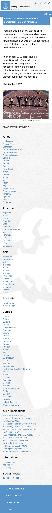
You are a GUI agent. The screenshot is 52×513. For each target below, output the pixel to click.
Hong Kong (8, 259)
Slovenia (6, 385)
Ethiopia (6, 158)
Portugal (6, 377)
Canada (6, 221)
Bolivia (5, 215)
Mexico (6, 232)
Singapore (7, 281)
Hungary (6, 347)
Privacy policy (13, 495)
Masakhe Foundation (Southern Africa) (19, 424)
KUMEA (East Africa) (11, 421)
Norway (6, 371)
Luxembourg (8, 358)
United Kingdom (10, 402)
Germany (7, 341)
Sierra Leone (8, 188)
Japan (5, 267)
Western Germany (11, 405)
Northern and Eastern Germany (17, 369)
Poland (6, 374)
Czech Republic (10, 327)
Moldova (6, 363)
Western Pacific (10, 306)
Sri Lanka (7, 287)
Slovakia (6, 383)
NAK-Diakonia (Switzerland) (15, 437)
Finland (6, 335)
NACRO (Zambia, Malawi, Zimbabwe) (19, 435)
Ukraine (6, 399)
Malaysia (7, 270)
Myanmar (7, 273)
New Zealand (8, 303)
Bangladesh (8, 256)
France (6, 338)
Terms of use (13, 502)
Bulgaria (6, 322)
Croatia (6, 324)
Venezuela (7, 246)
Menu (46, 14)
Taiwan (6, 289)
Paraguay (7, 235)
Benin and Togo (9, 141)
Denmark (7, 330)
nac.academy (9, 462)
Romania (7, 380)
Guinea (6, 166)
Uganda (6, 196)
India (5, 262)
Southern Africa (10, 191)
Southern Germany (11, 388)
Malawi (6, 177)
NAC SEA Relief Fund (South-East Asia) (20, 429)
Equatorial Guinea (11, 155)
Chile (5, 224)
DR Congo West (10, 152)
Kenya (5, 171)
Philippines (7, 276)
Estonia (6, 333)
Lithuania (7, 355)
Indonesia (7, 265)
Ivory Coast (8, 169)
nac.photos (8, 465)
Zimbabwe (7, 202)
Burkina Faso (8, 144)
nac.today (7, 467)
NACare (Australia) (11, 432)
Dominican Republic (12, 229)
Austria (6, 316)
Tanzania (7, 194)
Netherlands (8, 366)
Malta (5, 360)
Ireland (6, 349)
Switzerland (8, 396)
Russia (6, 278)
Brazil (5, 218)
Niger (5, 183)
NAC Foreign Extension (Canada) (17, 426)
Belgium (6, 319)
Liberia (6, 174)
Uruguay (6, 240)
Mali (4, 180)
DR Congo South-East (12, 149)
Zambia (6, 199)
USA (5, 243)
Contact (10, 509)
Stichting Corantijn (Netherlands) (17, 451)
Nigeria (6, 185)
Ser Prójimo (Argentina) (13, 448)
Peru (5, 237)
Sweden (6, 394)
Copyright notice (15, 489)
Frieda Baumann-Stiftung (14, 415)
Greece (6, 344)
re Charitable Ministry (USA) (15, 446)
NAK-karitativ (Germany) (13, 443)
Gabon (6, 160)
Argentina (7, 212)
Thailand (6, 292)
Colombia (7, 226)
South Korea (8, 284)
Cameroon (7, 147)
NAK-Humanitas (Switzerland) (16, 440)
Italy (5, 352)
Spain (5, 391)
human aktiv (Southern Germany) (17, 418)
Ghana (6, 163)
